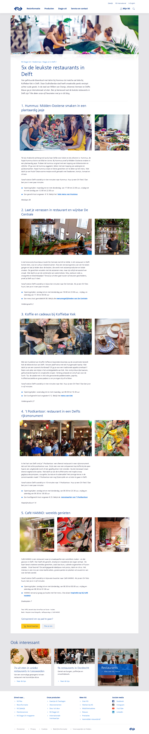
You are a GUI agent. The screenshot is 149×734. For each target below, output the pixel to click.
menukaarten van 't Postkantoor (74, 497)
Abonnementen (55, 705)
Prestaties (86, 716)
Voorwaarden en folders (82, 729)
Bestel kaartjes (32, 626)
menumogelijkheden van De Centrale (72, 298)
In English (132, 3)
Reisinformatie (22, 705)
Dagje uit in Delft (49, 62)
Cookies (44, 729)
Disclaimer (21, 729)
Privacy (33, 729)
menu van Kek (67, 396)
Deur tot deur (55, 708)
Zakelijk (110, 3)
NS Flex (19, 701)
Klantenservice (22, 712)
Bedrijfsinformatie (60, 729)
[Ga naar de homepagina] (132, 729)
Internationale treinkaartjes (55, 717)
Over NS (85, 701)
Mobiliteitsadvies (88, 708)
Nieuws (85, 712)
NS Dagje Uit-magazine (25, 716)
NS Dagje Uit (26, 62)
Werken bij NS (87, 705)
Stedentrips (36, 62)
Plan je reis (48, 626)
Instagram (120, 705)
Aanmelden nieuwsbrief (91, 719)
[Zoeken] (133, 8)
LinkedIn (120, 712)
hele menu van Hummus (68, 194)
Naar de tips (21, 681)
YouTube (120, 708)
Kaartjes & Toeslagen (57, 701)
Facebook (120, 701)
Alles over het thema (112, 671)
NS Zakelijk (21, 708)
